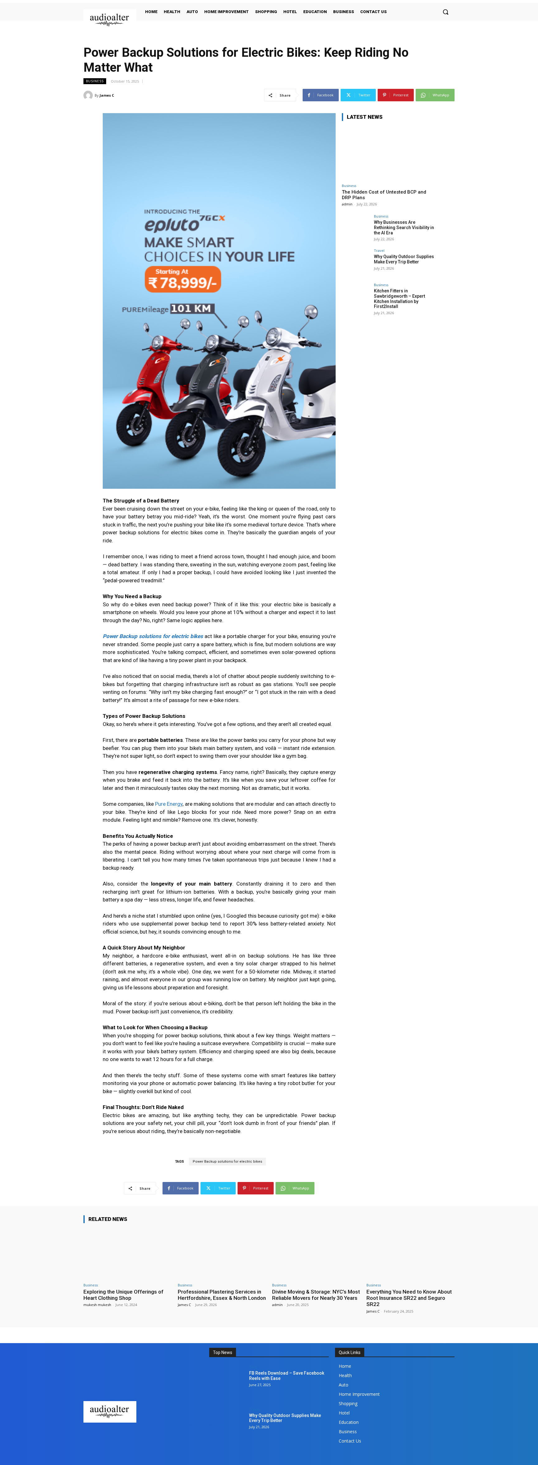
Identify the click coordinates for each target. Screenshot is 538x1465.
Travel (379, 250)
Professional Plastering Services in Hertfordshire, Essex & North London (222, 1295)
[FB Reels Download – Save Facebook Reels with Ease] (227, 1383)
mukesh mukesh (97, 1304)
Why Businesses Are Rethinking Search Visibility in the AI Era (404, 227)
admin (347, 204)
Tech (253, 1367)
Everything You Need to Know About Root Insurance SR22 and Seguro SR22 (409, 1298)
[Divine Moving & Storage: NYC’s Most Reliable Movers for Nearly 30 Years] (316, 1254)
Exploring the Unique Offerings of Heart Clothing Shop (123, 1295)
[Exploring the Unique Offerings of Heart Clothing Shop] (127, 1254)
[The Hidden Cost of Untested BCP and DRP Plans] (388, 153)
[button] (446, 12)
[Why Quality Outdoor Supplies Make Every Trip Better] (356, 263)
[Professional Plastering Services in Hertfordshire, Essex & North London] (222, 1254)
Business (95, 81)
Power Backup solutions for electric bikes (227, 1162)
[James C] (89, 95)
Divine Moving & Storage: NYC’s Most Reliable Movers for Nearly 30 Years (316, 1295)
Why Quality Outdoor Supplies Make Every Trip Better (404, 259)
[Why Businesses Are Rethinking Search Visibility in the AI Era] (356, 228)
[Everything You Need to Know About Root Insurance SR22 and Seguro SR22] (410, 1254)
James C (107, 95)
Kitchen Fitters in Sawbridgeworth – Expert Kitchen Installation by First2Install (399, 298)
